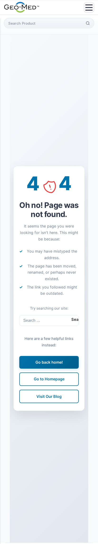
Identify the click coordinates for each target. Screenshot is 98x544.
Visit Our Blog (49, 396)
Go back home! (49, 362)
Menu (89, 7)
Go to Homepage (49, 379)
